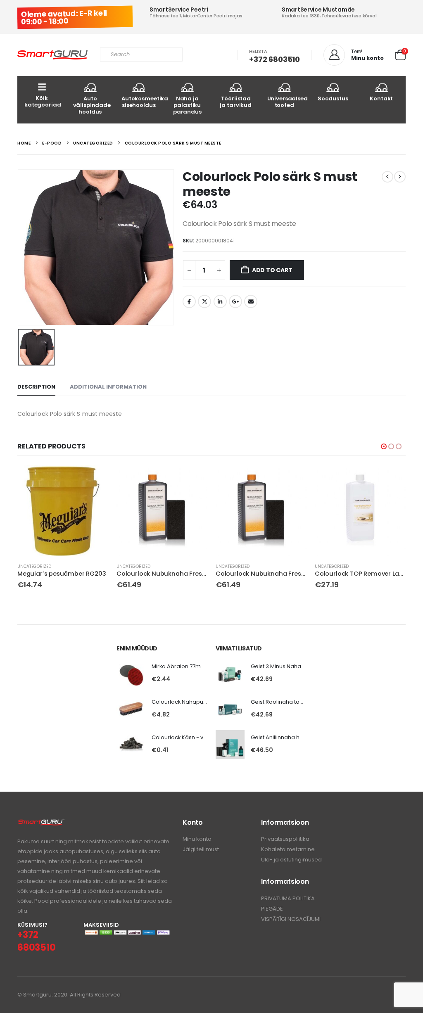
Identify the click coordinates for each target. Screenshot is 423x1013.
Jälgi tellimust (201, 849)
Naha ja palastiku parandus (187, 105)
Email (250, 301)
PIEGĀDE (272, 909)
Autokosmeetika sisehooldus (142, 102)
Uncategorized (34, 566)
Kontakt (381, 98)
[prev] (387, 177)
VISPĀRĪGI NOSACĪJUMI (291, 919)
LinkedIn (220, 301)
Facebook (189, 301)
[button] (383, 446)
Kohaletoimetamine (288, 849)
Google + (235, 301)
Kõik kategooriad (42, 101)
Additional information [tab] (108, 387)
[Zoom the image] (41, 823)
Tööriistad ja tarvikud (236, 102)
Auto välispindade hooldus (92, 105)
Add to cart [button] (94, 479)
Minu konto (197, 839)
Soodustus (333, 98)
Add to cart (272, 270)
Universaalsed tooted (287, 102)
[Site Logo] (52, 54)
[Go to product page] (62, 510)
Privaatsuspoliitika (285, 839)
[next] (400, 177)
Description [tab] (36, 387)
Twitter (204, 301)
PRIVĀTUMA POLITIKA (288, 898)
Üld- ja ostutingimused (291, 860)
